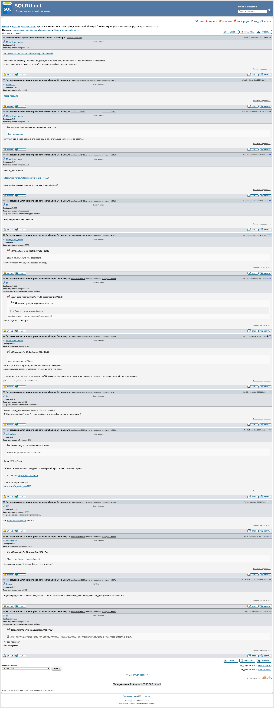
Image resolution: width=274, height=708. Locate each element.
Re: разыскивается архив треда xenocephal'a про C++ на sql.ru (38, 80)
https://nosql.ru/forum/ (28, 475)
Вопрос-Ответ (29, 26)
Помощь (213, 21)
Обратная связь (130, 696)
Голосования (45, 30)
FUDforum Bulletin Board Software (142, 703)
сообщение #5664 (78, 430)
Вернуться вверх (137, 675)
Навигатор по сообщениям (66, 30)
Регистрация (242, 21)
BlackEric (10, 84)
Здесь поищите (10, 96)
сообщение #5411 (78, 80)
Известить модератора (262, 69)
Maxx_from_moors (14, 42)
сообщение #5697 (78, 580)
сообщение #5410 (74, 38)
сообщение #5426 (78, 279)
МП (7, 205)
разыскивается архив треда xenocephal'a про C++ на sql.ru (36, 37)
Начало (267, 21)
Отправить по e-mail (11, 33)
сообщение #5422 (78, 235)
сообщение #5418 (78, 155)
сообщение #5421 (78, 201)
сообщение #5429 (78, 392)
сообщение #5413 (78, 112)
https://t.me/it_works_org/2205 (17, 486)
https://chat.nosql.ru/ (16, 520)
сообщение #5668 (78, 502)
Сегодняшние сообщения (25, 30)
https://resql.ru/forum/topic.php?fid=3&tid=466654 (26, 178)
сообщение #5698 (78, 612)
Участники (227, 21)
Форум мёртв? (264, 665)
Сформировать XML (253, 678)
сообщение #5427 (78, 336)
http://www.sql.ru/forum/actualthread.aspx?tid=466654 (28, 53)
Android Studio (264, 669)
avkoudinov (11, 434)
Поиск (201, 21)
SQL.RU (16, 26)
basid (8, 396)
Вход (256, 21)
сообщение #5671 (78, 536)
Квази (9, 584)
